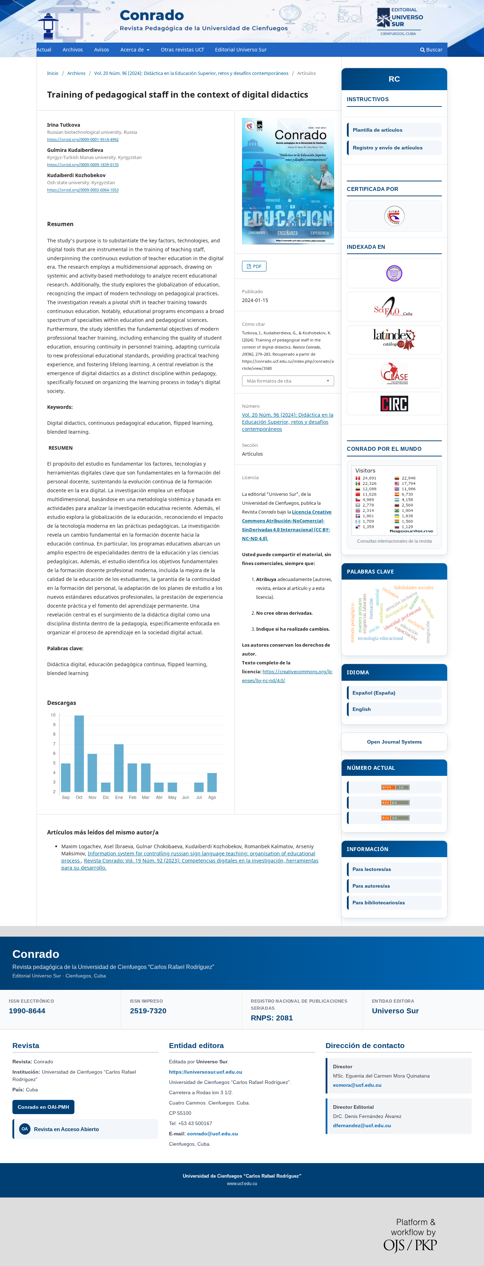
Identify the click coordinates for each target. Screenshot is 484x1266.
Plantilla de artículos (378, 130)
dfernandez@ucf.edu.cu (362, 1125)
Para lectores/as (372, 869)
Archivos (73, 49)
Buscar (434, 49)
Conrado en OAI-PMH (43, 1107)
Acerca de (132, 49)
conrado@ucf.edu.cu (212, 1133)
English (362, 709)
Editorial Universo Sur (241, 49)
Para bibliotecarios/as (379, 902)
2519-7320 (148, 1011)
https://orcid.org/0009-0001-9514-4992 (83, 139)
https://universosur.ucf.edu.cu (205, 1072)
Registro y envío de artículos (388, 147)
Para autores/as (371, 886)
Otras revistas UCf (182, 49)
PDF (256, 266)
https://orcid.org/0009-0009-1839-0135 (83, 164)
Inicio (52, 73)
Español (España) (374, 693)
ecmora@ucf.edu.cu (357, 1085)
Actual (43, 49)
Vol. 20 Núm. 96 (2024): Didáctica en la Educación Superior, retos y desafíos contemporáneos (191, 73)
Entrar (441, 5)
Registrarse (414, 5)
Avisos (101, 49)
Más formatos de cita (269, 381)
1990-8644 (27, 1011)
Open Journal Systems (394, 742)
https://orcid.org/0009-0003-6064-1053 (83, 190)
